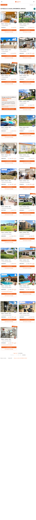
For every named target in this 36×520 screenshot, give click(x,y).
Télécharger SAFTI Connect (9, 109)
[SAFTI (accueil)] (18, 1)
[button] (9, 17)
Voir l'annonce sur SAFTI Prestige (6, 132)
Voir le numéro (9, 30)
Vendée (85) (10, 358)
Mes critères (4, 4)
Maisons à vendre (3, 358)
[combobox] (32, 5)
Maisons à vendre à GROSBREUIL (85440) (20, 358)
